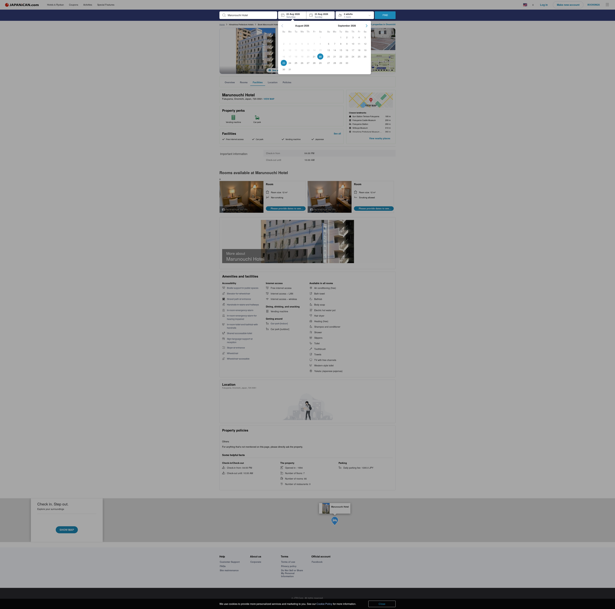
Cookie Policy (324, 604)
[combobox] (251, 15)
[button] (292, 15)
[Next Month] (366, 25)
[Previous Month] (282, 25)
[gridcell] (320, 37)
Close (382, 604)
